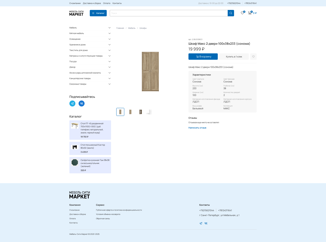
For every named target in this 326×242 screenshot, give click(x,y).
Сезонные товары (77, 84)
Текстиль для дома (78, 50)
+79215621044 (233, 3)
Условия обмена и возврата (108, 214)
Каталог (100, 13)
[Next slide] (180, 72)
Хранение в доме (77, 44)
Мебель (131, 28)
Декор (72, 67)
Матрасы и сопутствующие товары (86, 55)
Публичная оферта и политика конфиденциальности (119, 210)
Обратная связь (103, 218)
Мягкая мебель (76, 33)
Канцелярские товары (80, 78)
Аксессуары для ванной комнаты (85, 72)
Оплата (106, 3)
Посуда (73, 61)
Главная (120, 28)
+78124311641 (250, 3)
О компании (75, 3)
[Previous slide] (120, 72)
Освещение (74, 39)
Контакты (117, 3)
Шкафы (143, 28)
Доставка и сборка (92, 3)
